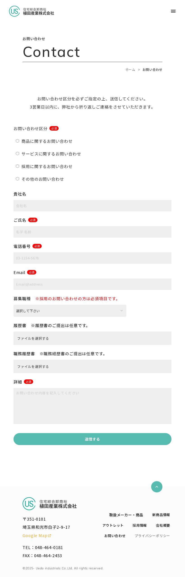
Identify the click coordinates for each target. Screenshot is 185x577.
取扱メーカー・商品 (126, 514)
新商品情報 (161, 514)
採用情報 (140, 525)
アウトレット (113, 525)
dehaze (173, 11)
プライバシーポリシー (152, 535)
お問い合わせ (115, 535)
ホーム (130, 69)
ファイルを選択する (33, 338)
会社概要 (163, 525)
